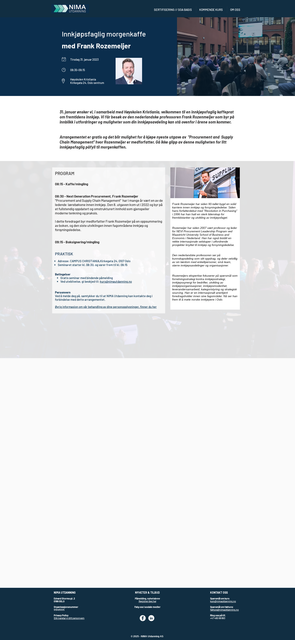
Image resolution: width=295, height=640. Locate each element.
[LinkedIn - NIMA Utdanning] (151, 618)
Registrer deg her (147, 601)
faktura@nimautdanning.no (224, 609)
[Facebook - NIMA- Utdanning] (143, 618)
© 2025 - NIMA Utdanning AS (147, 636)
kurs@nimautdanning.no (116, 281)
